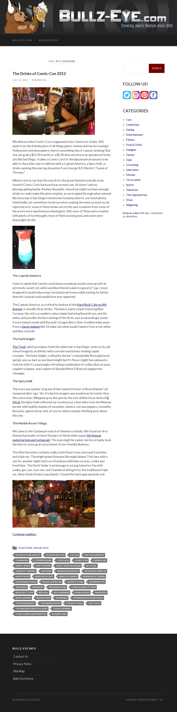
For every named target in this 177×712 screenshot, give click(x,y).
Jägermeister (97, 581)
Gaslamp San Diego (68, 571)
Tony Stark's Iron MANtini (31, 614)
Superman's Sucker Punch (88, 598)
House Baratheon (26, 581)
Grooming (132, 164)
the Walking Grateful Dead (32, 608)
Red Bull (43, 592)
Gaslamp (46, 571)
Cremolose (99, 560)
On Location (133, 179)
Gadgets (131, 149)
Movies (130, 174)
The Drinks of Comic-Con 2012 (39, 73)
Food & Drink (25, 547)
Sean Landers (23, 598)
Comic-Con (81, 560)
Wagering (132, 204)
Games (130, 154)
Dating (130, 129)
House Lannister (51, 581)
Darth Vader (43, 565)
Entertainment (134, 134)
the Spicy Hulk (74, 603)
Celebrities (132, 124)
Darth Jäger (23, 565)
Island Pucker (75, 581)
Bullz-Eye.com (22, 40)
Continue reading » (24, 534)
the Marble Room (50, 603)
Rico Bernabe (61, 592)
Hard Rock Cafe (44, 576)
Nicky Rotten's (24, 592)
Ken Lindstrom (57, 587)
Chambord (22, 560)
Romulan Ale (82, 592)
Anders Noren (147, 699)
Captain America (94, 555)
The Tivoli (19, 347)
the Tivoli (94, 603)
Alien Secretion (55, 555)
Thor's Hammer (62, 608)
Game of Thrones (26, 571)
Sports (130, 184)
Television (132, 189)
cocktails (63, 560)
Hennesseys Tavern (94, 576)
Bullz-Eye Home (23, 678)
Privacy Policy (22, 664)
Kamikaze (37, 587)
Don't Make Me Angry (68, 565)
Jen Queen (21, 587)
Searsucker (43, 598)
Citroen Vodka (43, 560)
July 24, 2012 (20, 80)
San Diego (100, 592)
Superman (61, 598)
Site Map (19, 671)
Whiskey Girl (59, 614)
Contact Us (20, 656)
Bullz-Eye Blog (49, 40)
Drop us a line (131, 213)
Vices (46, 547)
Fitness (130, 139)
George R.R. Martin (95, 571)
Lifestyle (37, 547)
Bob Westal (39, 80)
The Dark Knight (25, 603)
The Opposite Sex (136, 194)
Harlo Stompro (68, 576)
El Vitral (91, 565)
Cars (129, 119)
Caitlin (74, 555)
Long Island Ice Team (84, 587)
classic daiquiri (31, 326)
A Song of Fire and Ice (28, 555)
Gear (129, 159)
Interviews (132, 169)
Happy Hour (22, 576)
